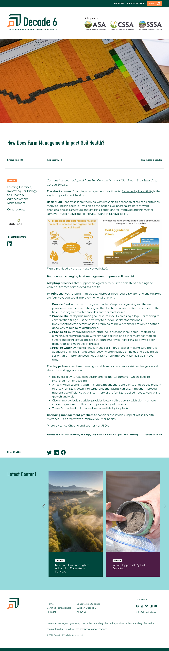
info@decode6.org (146, 612)
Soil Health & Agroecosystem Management (17, 199)
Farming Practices (19, 187)
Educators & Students (88, 604)
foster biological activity (137, 191)
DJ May (159, 434)
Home (50, 604)
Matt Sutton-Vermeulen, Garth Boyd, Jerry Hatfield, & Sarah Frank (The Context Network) (98, 434)
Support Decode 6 (86, 607)
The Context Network (106, 180)
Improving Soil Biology (22, 191)
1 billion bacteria (69, 205)
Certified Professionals (59, 607)
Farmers (51, 611)
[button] (43, 506)
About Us (81, 611)
